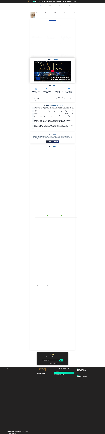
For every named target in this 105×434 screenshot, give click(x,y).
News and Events (42, 1)
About (36, 1)
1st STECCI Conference (57, 1)
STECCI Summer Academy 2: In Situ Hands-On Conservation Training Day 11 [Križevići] (52, 55)
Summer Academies (48, 1)
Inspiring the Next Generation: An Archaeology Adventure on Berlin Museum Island (38, 55)
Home (34, 1)
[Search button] (98, 1)
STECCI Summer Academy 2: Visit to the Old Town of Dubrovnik (66, 55)
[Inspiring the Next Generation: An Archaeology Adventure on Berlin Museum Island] (38, 48)
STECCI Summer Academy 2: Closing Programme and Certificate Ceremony (52, 37)
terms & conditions (62, 374)
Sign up (61, 360)
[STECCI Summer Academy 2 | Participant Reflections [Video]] (38, 30)
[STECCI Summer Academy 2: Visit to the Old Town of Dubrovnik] (67, 48)
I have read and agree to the (59, 374)
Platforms (67, 1)
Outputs (63, 1)
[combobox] (85, 1)
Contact (70, 1)
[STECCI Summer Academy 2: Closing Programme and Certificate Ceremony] (52, 30)
